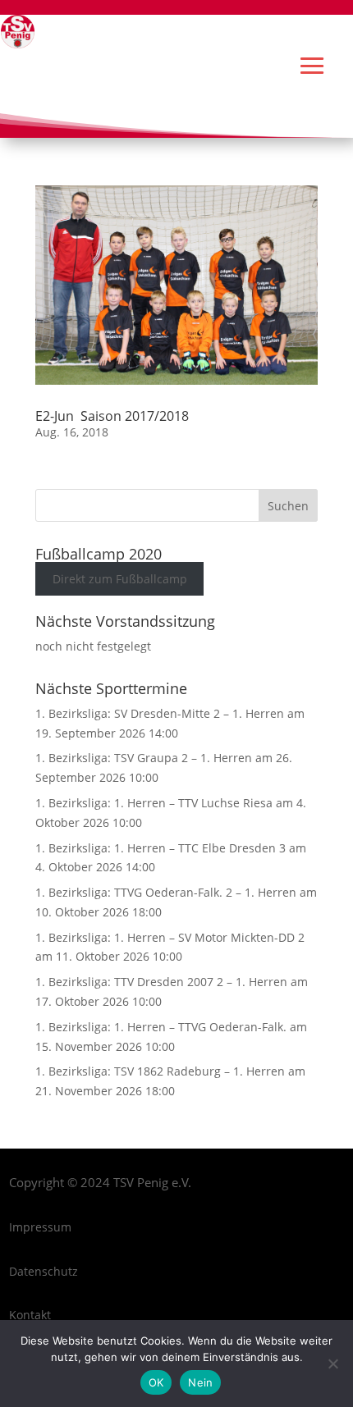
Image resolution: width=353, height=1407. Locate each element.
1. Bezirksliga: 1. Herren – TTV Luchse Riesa (154, 803)
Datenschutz (43, 1271)
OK (156, 1382)
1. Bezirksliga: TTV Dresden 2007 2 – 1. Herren (161, 981)
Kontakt (30, 1314)
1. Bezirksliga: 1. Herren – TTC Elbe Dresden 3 (160, 848)
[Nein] (332, 1363)
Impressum (40, 1227)
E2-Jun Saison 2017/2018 (112, 416)
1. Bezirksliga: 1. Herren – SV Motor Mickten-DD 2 (170, 937)
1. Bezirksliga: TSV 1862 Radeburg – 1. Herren (160, 1071)
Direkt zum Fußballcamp (120, 579)
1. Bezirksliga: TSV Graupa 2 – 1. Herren (143, 757)
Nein (200, 1382)
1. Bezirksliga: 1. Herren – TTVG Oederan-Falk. (161, 1027)
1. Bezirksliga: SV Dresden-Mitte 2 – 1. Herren (159, 713)
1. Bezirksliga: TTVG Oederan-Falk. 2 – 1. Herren (165, 892)
